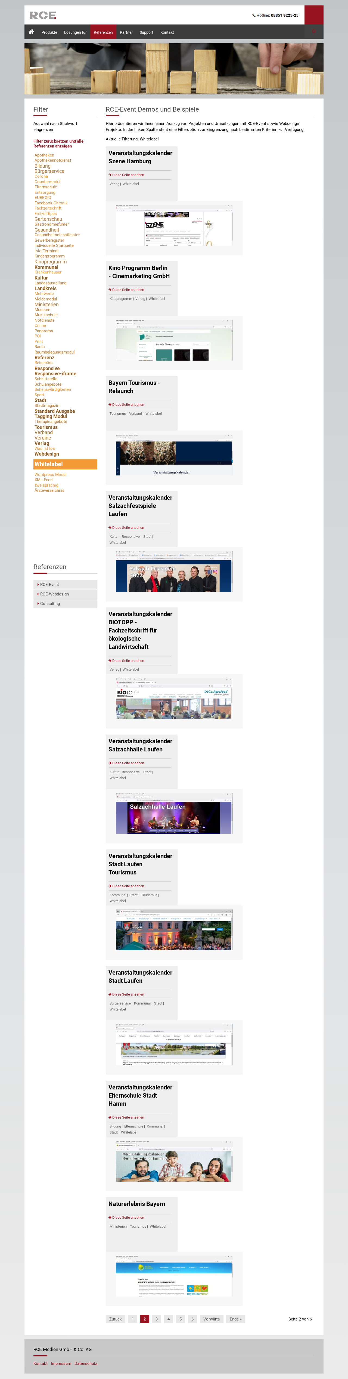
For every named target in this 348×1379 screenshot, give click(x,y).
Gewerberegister (49, 240)
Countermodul (47, 181)
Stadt (147, 537)
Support (146, 32)
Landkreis (46, 288)
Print (39, 341)
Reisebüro (44, 362)
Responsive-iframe (55, 373)
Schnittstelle (46, 378)
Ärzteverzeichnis (49, 490)
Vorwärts (211, 1319)
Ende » (236, 1319)
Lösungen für (75, 32)
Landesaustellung (50, 283)
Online (40, 325)
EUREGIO (43, 197)
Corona (41, 176)
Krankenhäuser (48, 272)
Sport (39, 394)
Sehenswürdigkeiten (53, 389)
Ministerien (118, 1226)
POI (38, 336)
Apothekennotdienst (53, 160)
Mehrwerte (44, 293)
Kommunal (118, 895)
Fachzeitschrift (48, 208)
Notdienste (45, 320)
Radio (40, 346)
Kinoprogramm (121, 299)
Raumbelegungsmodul (55, 352)
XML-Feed (43, 479)
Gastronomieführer (52, 224)
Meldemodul (46, 299)
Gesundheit (47, 230)
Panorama (44, 330)
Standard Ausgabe (55, 411)
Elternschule (133, 1126)
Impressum (61, 1363)
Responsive (131, 537)
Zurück (115, 1319)
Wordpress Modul (51, 474)
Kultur (114, 537)
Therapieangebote (51, 421)
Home (29, 27)
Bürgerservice (120, 1003)
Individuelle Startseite (54, 245)
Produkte (49, 32)
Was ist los (45, 448)
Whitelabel (131, 184)
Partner (126, 32)
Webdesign (47, 454)
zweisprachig (46, 485)
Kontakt (167, 32)
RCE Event (49, 584)
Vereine (43, 438)
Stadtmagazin (47, 405)
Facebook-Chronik (51, 203)
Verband (135, 413)
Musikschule (46, 314)
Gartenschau (48, 219)
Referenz (44, 357)
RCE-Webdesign (54, 594)
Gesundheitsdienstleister (57, 234)
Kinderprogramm (50, 256)
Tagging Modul (51, 416)
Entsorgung (45, 192)
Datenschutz (85, 1363)
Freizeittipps (46, 213)
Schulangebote (48, 384)
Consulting (50, 603)
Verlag (114, 184)
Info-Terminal (46, 250)
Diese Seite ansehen (127, 175)
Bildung (115, 1126)
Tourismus (118, 413)
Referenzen (103, 32)
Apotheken (44, 155)
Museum (42, 309)
